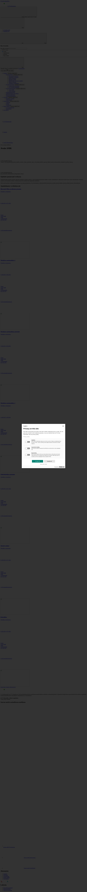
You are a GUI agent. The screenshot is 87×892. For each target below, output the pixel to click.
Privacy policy (26, 436)
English (25, 426)
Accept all (37, 461)
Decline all (49, 461)
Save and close (43, 464)
